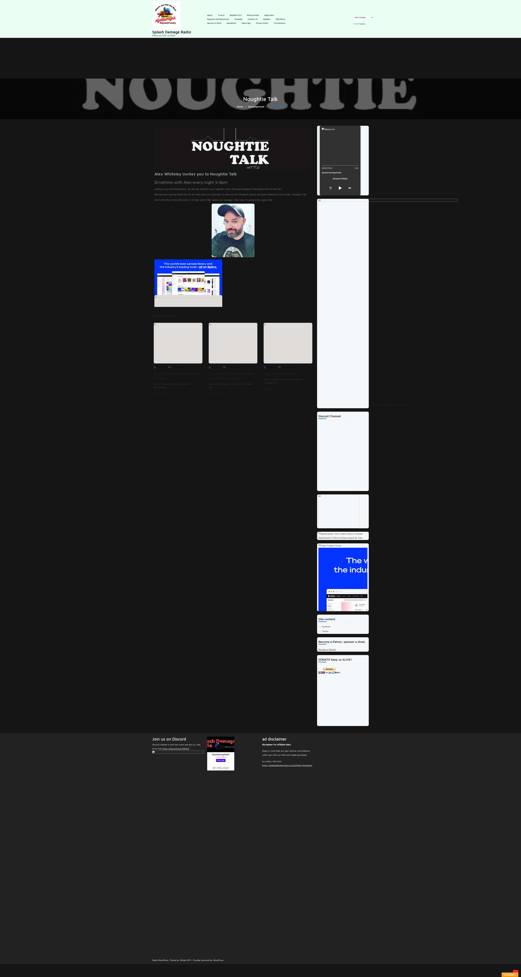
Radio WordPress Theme (164, 960)
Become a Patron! (327, 649)
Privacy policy (262, 23)
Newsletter (231, 23)
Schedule (238, 19)
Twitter (325, 631)
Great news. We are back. (280, 373)
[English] (355, 14)
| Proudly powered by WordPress (207, 960)
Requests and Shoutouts (218, 19)
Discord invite (253, 15)
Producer (161, 367)
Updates (266, 19)
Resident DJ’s (236, 15)
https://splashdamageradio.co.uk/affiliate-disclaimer (287, 765)
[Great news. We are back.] (288, 343)
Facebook (326, 626)
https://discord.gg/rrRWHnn (175, 748)
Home (240, 106)
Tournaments (279, 23)
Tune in (221, 15)
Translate (362, 24)
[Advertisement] (260, 58)
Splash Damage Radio (171, 32)
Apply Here (269, 15)
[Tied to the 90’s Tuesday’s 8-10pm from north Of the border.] (233, 343)
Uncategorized (256, 106)
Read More (159, 394)
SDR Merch (280, 19)
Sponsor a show (214, 23)
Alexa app (246, 23)
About (209, 15)
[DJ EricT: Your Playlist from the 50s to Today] (178, 343)
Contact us (253, 19)
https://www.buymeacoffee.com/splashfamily (388, 405)
